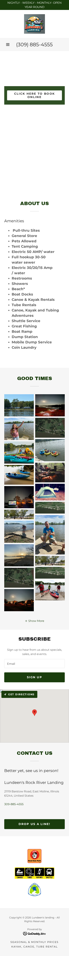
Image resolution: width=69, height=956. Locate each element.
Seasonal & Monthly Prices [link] (34, 942)
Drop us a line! (34, 824)
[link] (34, 24)
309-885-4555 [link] (14, 804)
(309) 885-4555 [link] (34, 44)
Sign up (34, 677)
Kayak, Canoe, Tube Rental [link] (34, 946)
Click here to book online (34, 95)
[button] (7, 44)
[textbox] (34, 663)
